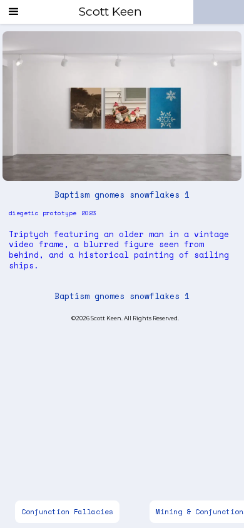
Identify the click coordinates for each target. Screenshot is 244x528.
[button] (14, 12)
